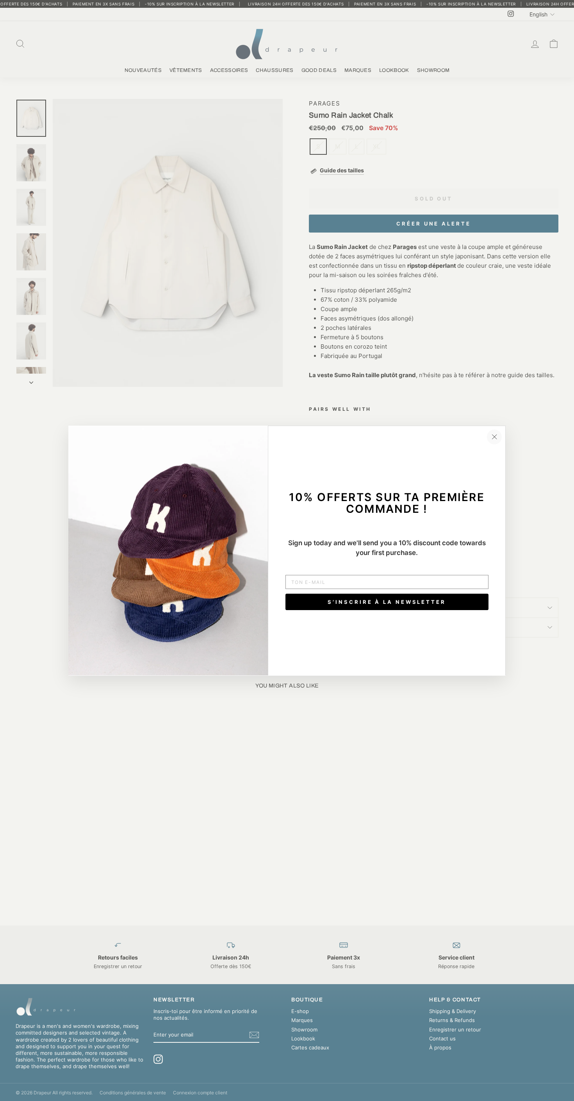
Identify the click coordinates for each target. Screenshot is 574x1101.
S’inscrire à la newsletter (387, 601)
